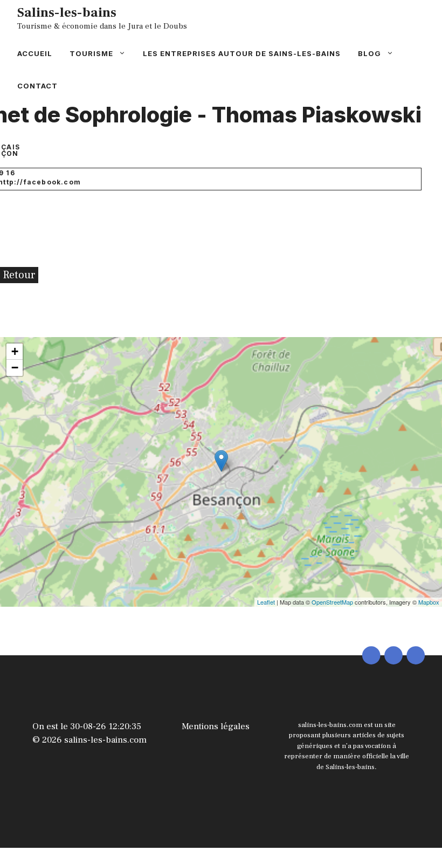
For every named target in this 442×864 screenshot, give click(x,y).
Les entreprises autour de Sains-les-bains (242, 53)
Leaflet (266, 602)
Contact (37, 85)
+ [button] (14, 351)
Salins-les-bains (66, 12)
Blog (369, 53)
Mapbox (428, 602)
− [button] (14, 367)
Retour (19, 275)
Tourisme (91, 53)
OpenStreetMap (332, 602)
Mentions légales (216, 726)
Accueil (34, 53)
